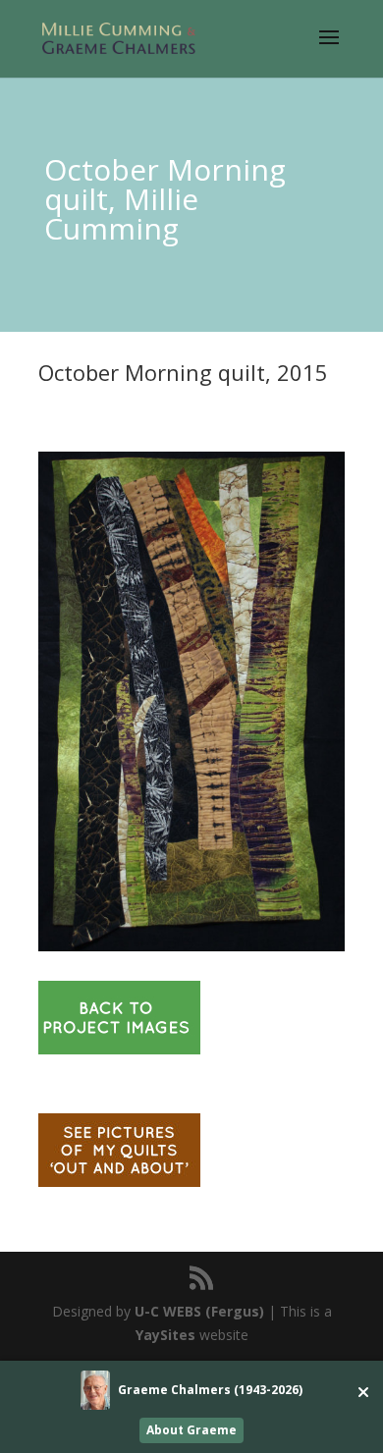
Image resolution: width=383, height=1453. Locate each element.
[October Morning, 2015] (191, 951)
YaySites (165, 1334)
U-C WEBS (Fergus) (199, 1311)
